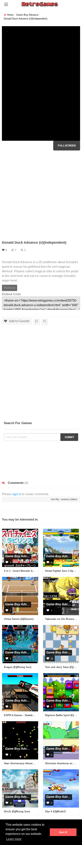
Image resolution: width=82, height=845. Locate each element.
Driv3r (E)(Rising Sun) (17, 811)
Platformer (9, 287)
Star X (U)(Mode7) (55, 811)
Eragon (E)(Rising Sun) (17, 667)
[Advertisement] (41, 195)
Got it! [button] (63, 832)
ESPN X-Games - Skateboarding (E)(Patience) (30, 715)
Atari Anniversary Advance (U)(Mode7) (26, 763)
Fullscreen (67, 145)
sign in (16, 494)
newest (65, 499)
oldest (74, 499)
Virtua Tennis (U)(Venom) (18, 619)
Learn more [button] (14, 839)
